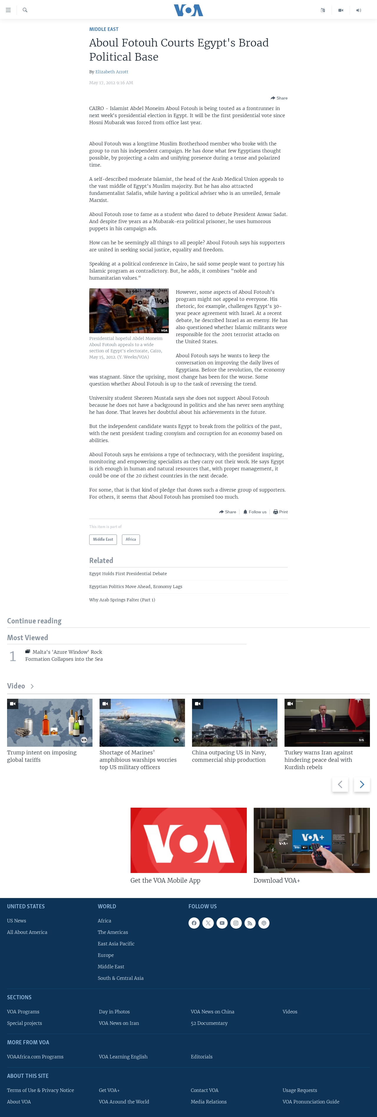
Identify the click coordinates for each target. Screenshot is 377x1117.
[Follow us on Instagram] (236, 923)
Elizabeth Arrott (111, 71)
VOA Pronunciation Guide (311, 1102)
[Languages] (323, 10)
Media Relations (209, 1102)
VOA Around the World (124, 1102)
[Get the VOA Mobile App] (188, 840)
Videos (290, 1012)
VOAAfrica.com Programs (35, 1057)
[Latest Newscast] (359, 10)
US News (16, 921)
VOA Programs (23, 1012)
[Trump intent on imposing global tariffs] (49, 723)
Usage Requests (300, 1090)
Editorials (202, 1057)
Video (16, 687)
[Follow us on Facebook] (194, 923)
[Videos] (341, 10)
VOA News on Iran (119, 1023)
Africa (104, 921)
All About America (27, 932)
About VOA (19, 1102)
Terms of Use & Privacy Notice (40, 1090)
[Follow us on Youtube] (222, 923)
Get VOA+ (109, 1090)
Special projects (24, 1023)
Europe (106, 955)
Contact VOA (205, 1090)
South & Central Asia (121, 978)
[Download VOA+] (312, 840)
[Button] (279, 98)
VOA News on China (212, 1012)
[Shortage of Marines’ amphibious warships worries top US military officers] (142, 723)
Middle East (103, 29)
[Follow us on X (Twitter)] (208, 923)
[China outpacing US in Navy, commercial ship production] (234, 723)
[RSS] (250, 923)
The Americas (113, 932)
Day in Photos (114, 1012)
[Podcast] (263, 923)
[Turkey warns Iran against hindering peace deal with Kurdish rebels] (327, 723)
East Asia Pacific (116, 944)
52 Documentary (209, 1023)
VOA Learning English (123, 1057)
